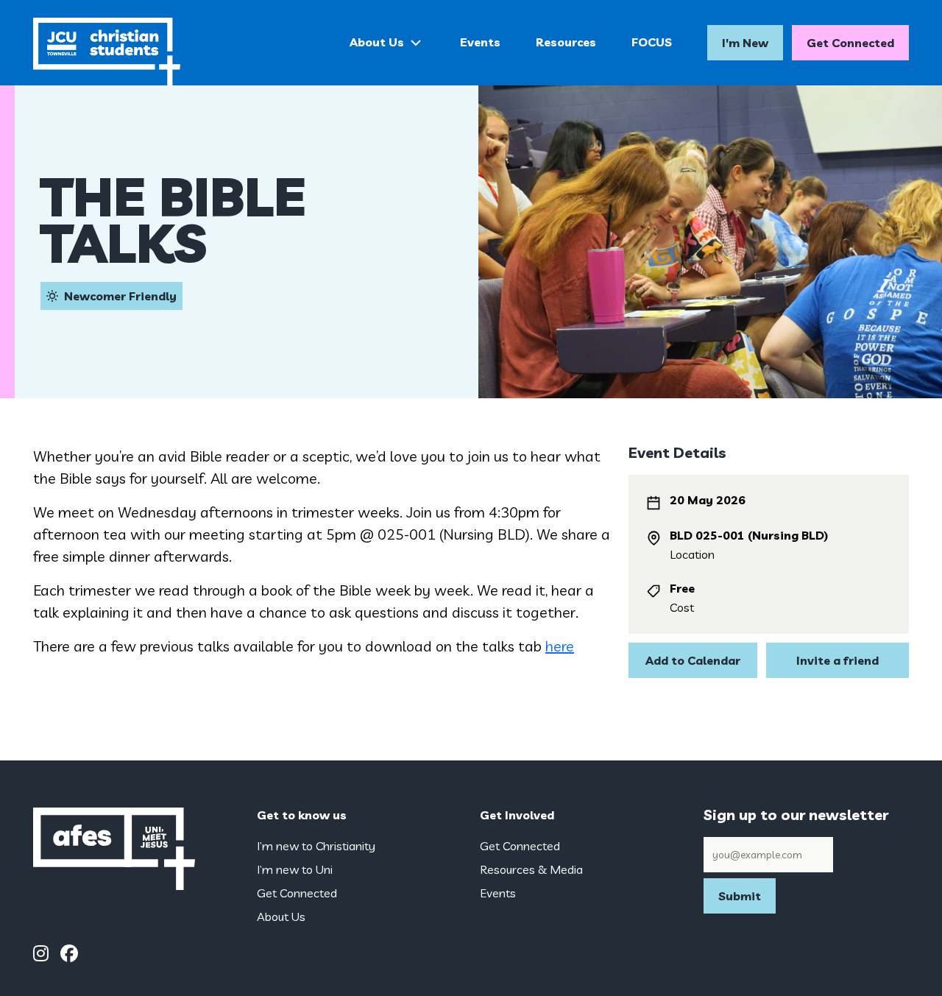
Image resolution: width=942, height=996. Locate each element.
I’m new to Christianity (316, 845)
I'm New (745, 42)
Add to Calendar (692, 660)
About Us (377, 42)
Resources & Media (531, 869)
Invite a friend (837, 660)
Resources (566, 42)
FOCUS (651, 42)
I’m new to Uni (295, 869)
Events (480, 42)
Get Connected (850, 42)
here (559, 646)
